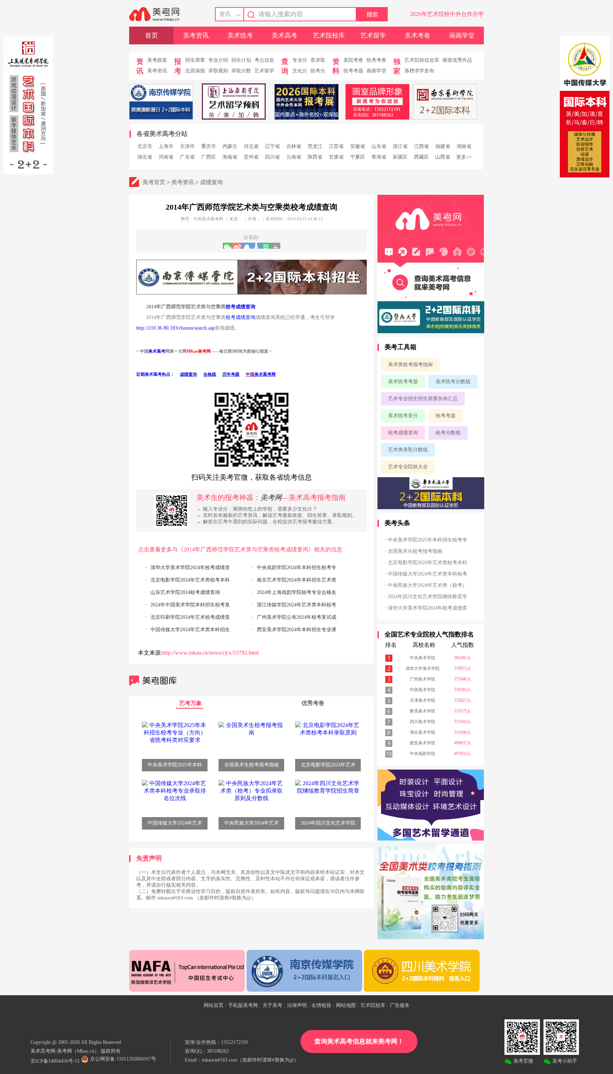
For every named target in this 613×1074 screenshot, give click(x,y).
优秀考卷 (313, 703)
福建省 (442, 146)
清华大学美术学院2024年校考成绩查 (190, 567)
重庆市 (208, 146)
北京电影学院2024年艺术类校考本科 (190, 580)
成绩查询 (211, 182)
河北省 (251, 146)
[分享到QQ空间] (247, 246)
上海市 (166, 146)
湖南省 (464, 146)
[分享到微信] (227, 246)
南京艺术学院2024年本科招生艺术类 (296, 580)
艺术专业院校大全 (408, 466)
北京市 (144, 146)
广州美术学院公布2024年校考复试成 (296, 617)
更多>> (464, 157)
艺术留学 (373, 35)
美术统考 (240, 35)
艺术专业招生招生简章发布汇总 (423, 398)
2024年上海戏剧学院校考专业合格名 (296, 592)
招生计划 (241, 60)
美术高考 (284, 35)
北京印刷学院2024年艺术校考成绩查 (190, 617)
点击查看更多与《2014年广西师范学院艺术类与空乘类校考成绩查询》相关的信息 (240, 549)
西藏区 (421, 157)
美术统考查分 (403, 415)
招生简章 (195, 60)
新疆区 (400, 157)
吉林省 (293, 146)
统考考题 (353, 70)
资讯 (225, 14)
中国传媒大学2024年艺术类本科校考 (427, 574)
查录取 (317, 60)
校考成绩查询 (240, 306)
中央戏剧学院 (422, 753)
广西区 (208, 157)
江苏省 (336, 146)
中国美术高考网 (208, 218)
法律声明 (297, 1005)
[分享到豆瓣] (266, 246)
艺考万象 (190, 703)
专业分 (299, 60)
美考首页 (154, 182)
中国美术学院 (422, 689)
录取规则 (218, 70)
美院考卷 (353, 60)
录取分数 (241, 70)
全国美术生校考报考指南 (415, 551)
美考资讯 (196, 35)
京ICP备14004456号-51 (55, 1061)
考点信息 (264, 60)
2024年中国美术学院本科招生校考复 (190, 604)
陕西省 (315, 157)
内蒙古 (229, 146)
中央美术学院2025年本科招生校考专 (427, 539)
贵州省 (251, 157)
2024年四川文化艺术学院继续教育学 (427, 596)
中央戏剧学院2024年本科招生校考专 (296, 567)
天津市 (187, 146)
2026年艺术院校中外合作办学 (447, 14)
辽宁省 (272, 146)
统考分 (317, 70)
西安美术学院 (422, 742)
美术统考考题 (403, 381)
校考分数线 (448, 432)
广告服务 (400, 1005)
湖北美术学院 (422, 732)
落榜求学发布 (419, 70)
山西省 (442, 157)
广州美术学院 (422, 679)
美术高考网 (265, 374)
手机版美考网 (243, 1005)
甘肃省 (336, 157)
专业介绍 (218, 60)
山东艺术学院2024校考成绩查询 (185, 592)
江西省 (421, 146)
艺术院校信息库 (421, 60)
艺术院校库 (329, 35)
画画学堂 (462, 35)
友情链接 (321, 1005)
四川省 (272, 157)
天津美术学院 (422, 700)
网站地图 (346, 1005)
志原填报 (195, 70)
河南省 (166, 157)
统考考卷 (376, 60)
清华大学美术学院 (422, 668)
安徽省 (357, 146)
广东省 (187, 157)
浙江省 (400, 146)
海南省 (229, 157)
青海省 (378, 157)
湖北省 (144, 157)
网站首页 (213, 1005)
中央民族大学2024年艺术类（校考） (427, 585)
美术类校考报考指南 (410, 364)
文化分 (299, 70)
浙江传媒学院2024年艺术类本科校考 (296, 604)
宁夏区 (357, 157)
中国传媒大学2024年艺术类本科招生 (190, 629)
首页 (151, 35)
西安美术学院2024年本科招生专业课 (296, 629)
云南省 (293, 157)
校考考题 (445, 415)
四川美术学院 (422, 721)
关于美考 (272, 1005)
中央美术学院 (422, 657)
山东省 (378, 146)
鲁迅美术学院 (422, 711)
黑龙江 (315, 146)
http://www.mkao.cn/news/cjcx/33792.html (210, 653)
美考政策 (157, 60)
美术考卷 (417, 35)
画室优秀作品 (457, 60)
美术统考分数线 (453, 381)
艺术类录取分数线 (408, 449)
